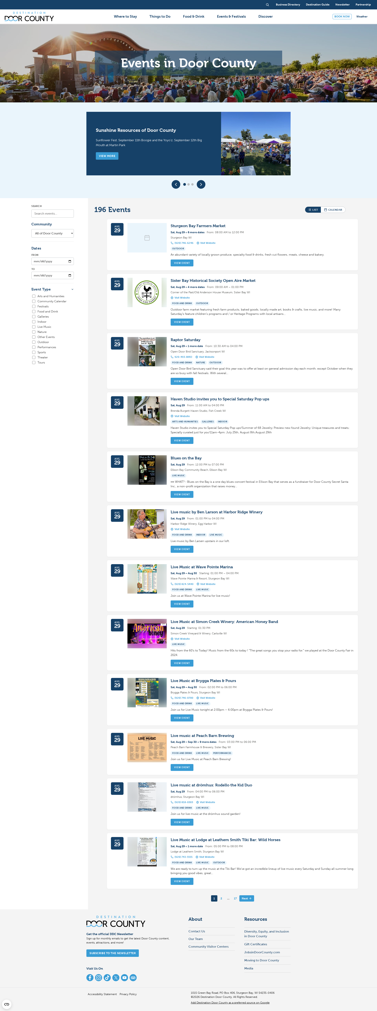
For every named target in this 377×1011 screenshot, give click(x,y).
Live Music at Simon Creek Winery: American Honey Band (224, 621)
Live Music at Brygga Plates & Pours (203, 681)
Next (245, 898)
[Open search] (267, 4)
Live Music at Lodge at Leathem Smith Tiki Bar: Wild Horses (225, 840)
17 (235, 898)
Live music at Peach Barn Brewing (202, 735)
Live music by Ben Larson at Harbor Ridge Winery (217, 512)
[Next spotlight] (201, 184)
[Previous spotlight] (176, 184)
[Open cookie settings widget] (6, 1004)
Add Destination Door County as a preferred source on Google (230, 1002)
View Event (182, 263)
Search (36, 206)
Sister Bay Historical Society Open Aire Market (213, 280)
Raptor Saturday (185, 340)
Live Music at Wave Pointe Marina (202, 567)
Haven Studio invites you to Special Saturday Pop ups (220, 399)
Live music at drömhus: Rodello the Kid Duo (211, 785)
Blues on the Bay (186, 458)
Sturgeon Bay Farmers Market (198, 226)
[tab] (184, 184)
